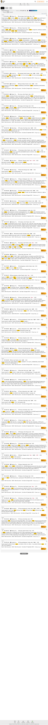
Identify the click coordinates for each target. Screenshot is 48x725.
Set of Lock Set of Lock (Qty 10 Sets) (12, 267)
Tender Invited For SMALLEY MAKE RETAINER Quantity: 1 (15, 321)
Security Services (14, 73)
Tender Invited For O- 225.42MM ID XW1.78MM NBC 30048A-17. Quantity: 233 (18, 393)
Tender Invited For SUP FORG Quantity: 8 (11, 456)
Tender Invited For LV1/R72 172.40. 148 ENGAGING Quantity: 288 (16, 330)
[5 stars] (14, 10)
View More (24, 553)
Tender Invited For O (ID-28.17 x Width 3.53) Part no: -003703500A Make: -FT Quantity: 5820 (21, 372)
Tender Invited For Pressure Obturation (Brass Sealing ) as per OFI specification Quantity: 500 (22, 202)
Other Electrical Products (14, 83)
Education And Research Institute (14, 266)
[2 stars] (10, 10)
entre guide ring (23, 10)
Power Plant (13, 309)
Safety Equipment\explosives (14, 128)
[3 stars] (11, 10)
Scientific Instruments (14, 319)
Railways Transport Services (14, 16)
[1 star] (9, 10)
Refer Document (7, 22)
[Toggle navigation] (46, 1)
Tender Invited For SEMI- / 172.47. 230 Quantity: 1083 (13, 402)
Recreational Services (14, 508)
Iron (12, 233)
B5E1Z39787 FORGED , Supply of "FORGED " (14, 162)
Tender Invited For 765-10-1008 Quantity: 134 (12, 171)
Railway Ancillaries (14, 27)
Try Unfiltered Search (33, 10)
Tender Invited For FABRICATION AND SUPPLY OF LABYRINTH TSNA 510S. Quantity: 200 (21, 235)
